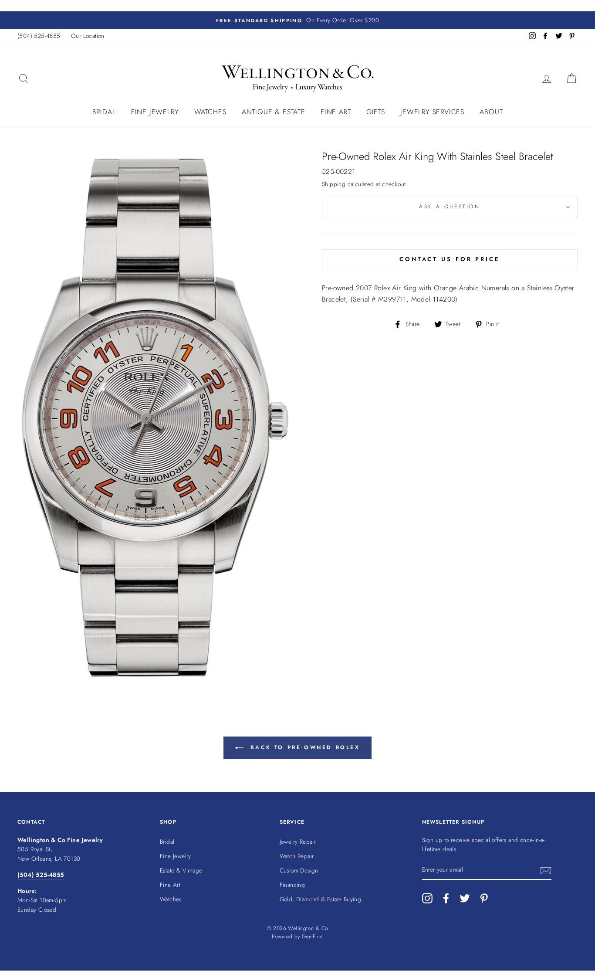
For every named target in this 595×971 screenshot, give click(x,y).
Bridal (104, 112)
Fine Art (336, 112)
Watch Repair (297, 856)
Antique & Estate (273, 112)
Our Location (88, 35)
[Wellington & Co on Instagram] (427, 898)
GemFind (312, 936)
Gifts (375, 112)
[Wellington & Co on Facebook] (446, 898)
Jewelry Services (432, 112)
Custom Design (299, 870)
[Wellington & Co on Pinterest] (484, 898)
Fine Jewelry (155, 112)
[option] (297, 20)
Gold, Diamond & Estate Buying (321, 899)
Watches (210, 112)
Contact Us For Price (449, 259)
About (491, 112)
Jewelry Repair (298, 841)
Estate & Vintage (181, 870)
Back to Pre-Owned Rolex (303, 747)
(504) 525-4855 (39, 35)
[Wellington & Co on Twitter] (465, 898)
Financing (292, 884)
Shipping (333, 184)
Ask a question (449, 206)
